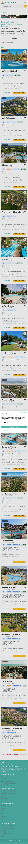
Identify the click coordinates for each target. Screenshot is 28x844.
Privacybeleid (23, 412)
